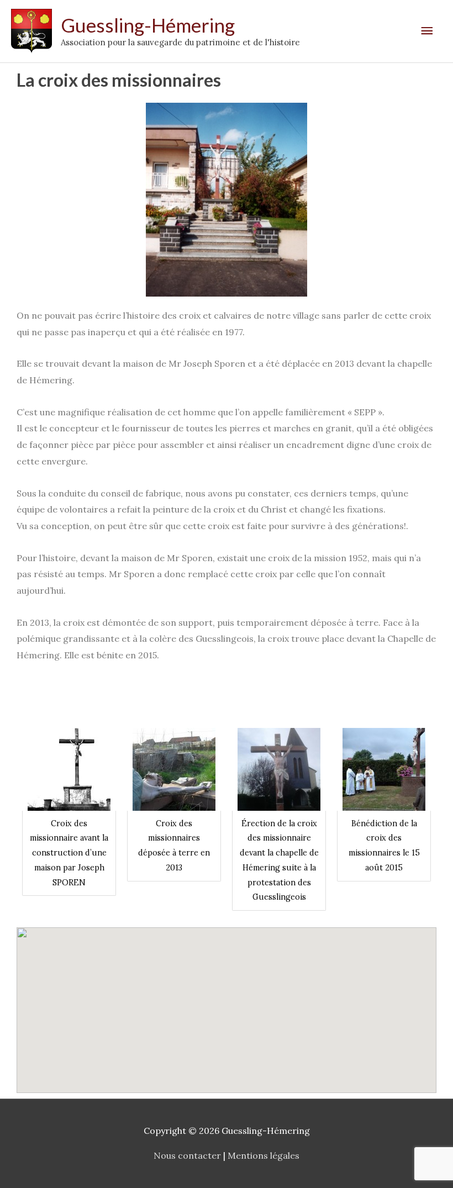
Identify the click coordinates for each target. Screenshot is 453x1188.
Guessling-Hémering (148, 24)
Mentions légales (263, 1155)
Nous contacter (187, 1155)
